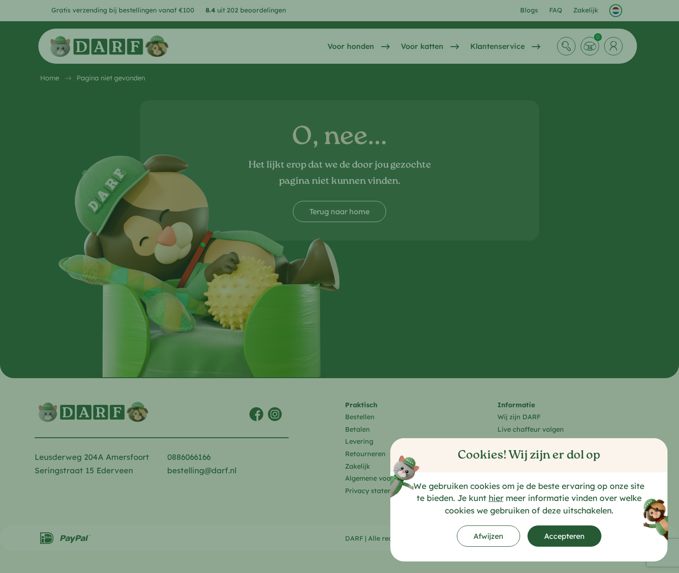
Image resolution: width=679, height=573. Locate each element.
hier (496, 498)
